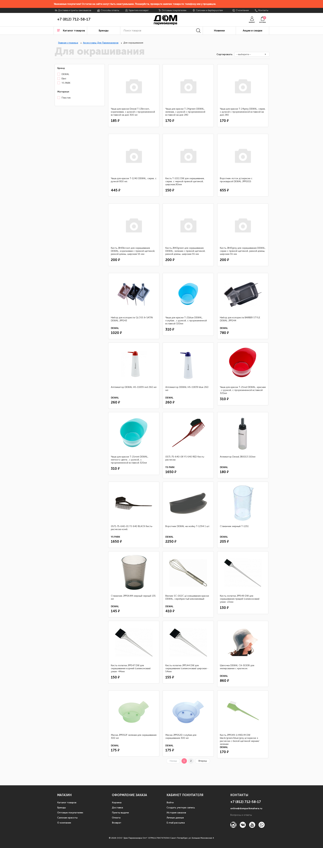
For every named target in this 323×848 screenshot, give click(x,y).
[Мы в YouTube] (252, 827)
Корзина (116, 802)
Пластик (66, 97)
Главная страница (68, 42)
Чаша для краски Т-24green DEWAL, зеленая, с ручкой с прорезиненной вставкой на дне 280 (185, 111)
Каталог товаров (66, 802)
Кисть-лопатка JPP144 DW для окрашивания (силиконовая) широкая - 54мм (186, 668)
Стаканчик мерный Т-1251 (234, 526)
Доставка (117, 807)
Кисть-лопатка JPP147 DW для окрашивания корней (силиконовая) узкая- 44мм (131, 668)
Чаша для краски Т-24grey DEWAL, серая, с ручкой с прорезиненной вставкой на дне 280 (242, 111)
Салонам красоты (67, 817)
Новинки (219, 30)
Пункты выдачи (120, 812)
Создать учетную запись (181, 807)
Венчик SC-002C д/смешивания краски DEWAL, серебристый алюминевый (187, 597)
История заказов (176, 812)
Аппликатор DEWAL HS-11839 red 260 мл (133, 387)
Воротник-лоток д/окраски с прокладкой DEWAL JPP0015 (236, 180)
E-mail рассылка (176, 822)
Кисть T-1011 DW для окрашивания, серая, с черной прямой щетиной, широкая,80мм (185, 181)
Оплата (116, 817)
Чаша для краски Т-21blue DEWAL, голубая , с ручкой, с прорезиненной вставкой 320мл (186, 320)
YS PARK (66, 83)
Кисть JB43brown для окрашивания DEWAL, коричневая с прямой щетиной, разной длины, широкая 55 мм (133, 251)
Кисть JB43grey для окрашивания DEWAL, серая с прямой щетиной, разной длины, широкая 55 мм (243, 251)
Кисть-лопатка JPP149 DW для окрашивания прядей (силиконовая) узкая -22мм (239, 598)
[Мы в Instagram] (233, 827)
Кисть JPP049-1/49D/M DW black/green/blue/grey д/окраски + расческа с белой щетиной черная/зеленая (239, 739)
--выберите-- (243, 54)
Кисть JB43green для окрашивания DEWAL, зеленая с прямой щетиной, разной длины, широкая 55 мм (185, 251)
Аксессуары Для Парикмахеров (100, 42)
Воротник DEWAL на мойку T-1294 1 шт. (187, 526)
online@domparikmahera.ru (246, 808)
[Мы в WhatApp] (262, 827)
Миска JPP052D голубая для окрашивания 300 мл (180, 736)
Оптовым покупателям (70, 812)
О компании (64, 822)
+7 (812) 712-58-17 (74, 19)
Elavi (64, 78)
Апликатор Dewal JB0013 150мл (237, 456)
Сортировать (224, 54)
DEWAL (65, 74)
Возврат (116, 822)
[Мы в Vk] (243, 827)
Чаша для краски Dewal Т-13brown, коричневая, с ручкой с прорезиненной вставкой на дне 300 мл (133, 111)
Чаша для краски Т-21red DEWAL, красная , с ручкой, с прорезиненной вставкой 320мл (243, 390)
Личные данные (175, 817)
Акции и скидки (252, 30)
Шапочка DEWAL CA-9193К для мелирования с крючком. (237, 667)
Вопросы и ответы (241, 815)
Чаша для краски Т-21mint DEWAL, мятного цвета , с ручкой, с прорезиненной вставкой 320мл (129, 459)
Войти (170, 802)
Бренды (61, 807)
